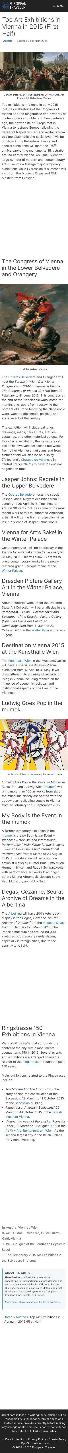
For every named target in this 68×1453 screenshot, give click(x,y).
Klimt (5, 1238)
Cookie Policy (57, 1439)
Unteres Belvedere (22, 377)
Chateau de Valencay (36, 459)
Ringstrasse (31, 1061)
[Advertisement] (34, 220)
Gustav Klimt (50, 1233)
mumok (50, 787)
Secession (22, 1103)
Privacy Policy (37, 1439)
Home (8, 1317)
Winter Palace (12, 570)
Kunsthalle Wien (20, 660)
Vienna (16, 1238)
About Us (40, 1443)
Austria (7, 40)
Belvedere (31, 1233)
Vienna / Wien (28, 1227)
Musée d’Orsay (54, 922)
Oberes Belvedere (21, 494)
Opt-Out (26, 1443)
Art (8, 1233)
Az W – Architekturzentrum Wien (29, 1130)
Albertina (15, 913)
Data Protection (15, 1439)
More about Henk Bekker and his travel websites (33, 1302)
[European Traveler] (14, 6)
